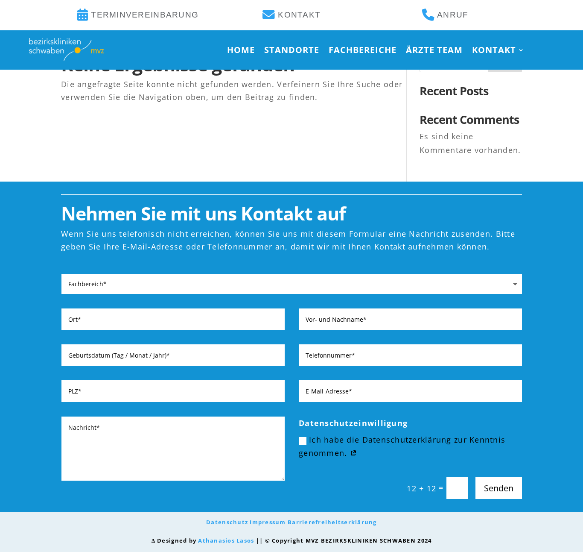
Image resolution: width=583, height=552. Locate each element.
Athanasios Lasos (226, 540)
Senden (498, 488)
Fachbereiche (362, 50)
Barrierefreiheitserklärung (332, 522)
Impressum (268, 522)
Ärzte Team (434, 50)
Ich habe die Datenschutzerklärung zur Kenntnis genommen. (402, 446)
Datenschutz (227, 522)
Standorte (291, 50)
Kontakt (494, 50)
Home (241, 50)
